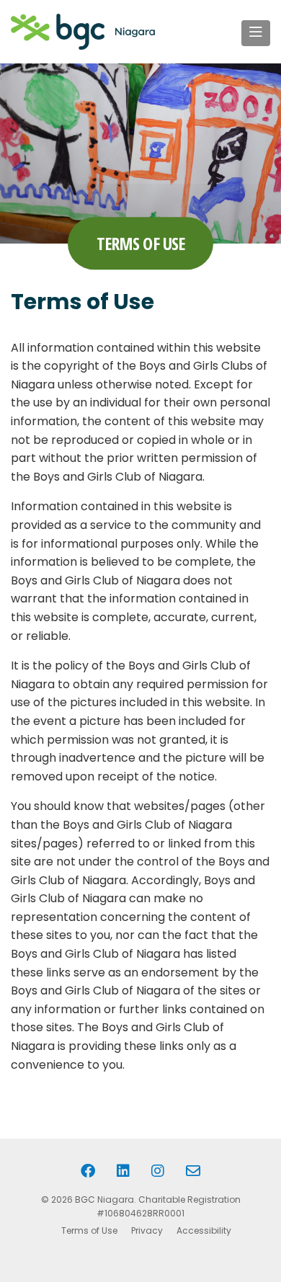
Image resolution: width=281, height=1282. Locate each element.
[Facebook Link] (88, 1171)
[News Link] (193, 1171)
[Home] (83, 32)
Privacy (147, 1230)
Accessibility (204, 1230)
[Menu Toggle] (255, 33)
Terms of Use (89, 1230)
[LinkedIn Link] (123, 1171)
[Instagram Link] (157, 1171)
